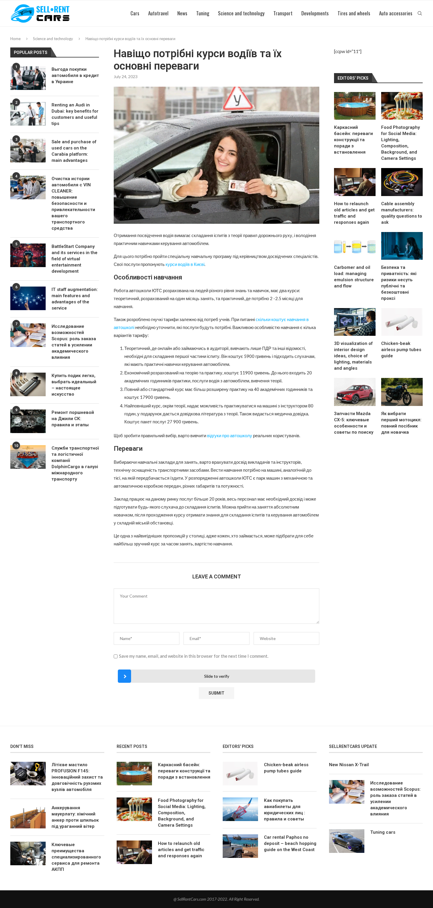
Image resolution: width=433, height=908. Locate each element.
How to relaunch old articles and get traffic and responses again (354, 213)
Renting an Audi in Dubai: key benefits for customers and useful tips (75, 114)
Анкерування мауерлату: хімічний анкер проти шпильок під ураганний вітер (75, 817)
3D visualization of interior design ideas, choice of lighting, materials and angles (353, 356)
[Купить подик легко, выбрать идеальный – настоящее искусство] (28, 384)
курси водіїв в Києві (185, 264)
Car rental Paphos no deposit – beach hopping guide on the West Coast (290, 843)
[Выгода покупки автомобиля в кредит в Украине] (28, 78)
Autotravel (158, 13)
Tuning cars (382, 832)
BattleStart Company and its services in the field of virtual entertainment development (74, 259)
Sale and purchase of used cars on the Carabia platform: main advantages (74, 151)
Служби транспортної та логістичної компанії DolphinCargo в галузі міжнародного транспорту (75, 463)
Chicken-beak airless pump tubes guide (401, 349)
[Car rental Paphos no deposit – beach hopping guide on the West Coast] (240, 846)
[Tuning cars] (346, 841)
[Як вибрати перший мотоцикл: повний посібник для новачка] (402, 392)
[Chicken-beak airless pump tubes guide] (402, 322)
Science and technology (241, 13)
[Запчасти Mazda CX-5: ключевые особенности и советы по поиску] (355, 392)
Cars (134, 13)
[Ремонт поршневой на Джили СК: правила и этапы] (28, 421)
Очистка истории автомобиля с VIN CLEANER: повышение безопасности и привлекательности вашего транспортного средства (73, 203)
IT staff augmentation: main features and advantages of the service (75, 299)
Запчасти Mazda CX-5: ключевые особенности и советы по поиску (353, 423)
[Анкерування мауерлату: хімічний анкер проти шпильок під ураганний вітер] (28, 816)
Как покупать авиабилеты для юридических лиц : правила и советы (284, 810)
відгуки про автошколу (229, 435)
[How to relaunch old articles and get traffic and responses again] (355, 182)
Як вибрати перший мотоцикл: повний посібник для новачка (401, 423)
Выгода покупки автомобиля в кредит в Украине (75, 75)
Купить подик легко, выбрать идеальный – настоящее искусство (74, 385)
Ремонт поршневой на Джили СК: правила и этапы (73, 418)
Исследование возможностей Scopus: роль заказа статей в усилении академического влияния (74, 342)
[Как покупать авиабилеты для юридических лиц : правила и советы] (240, 809)
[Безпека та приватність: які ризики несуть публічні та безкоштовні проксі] (402, 246)
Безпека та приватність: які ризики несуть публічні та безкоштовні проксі (399, 283)
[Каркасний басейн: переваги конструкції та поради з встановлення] (355, 106)
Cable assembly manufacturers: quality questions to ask (401, 213)
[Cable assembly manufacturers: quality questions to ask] (402, 182)
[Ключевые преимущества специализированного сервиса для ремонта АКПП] (28, 853)
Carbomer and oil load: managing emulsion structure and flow (354, 277)
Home (15, 38)
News (182, 13)
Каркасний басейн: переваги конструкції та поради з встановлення (353, 140)
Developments (315, 13)
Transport (282, 13)
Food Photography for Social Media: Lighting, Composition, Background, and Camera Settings (400, 143)
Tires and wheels (354, 13)
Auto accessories (395, 13)
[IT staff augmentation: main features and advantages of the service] (28, 298)
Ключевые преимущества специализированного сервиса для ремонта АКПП (76, 857)
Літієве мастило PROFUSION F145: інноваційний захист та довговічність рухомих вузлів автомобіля (77, 777)
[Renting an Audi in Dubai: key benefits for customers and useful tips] (28, 114)
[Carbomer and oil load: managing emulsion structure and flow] (355, 246)
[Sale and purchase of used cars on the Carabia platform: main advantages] (28, 150)
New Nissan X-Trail (349, 764)
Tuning (202, 13)
